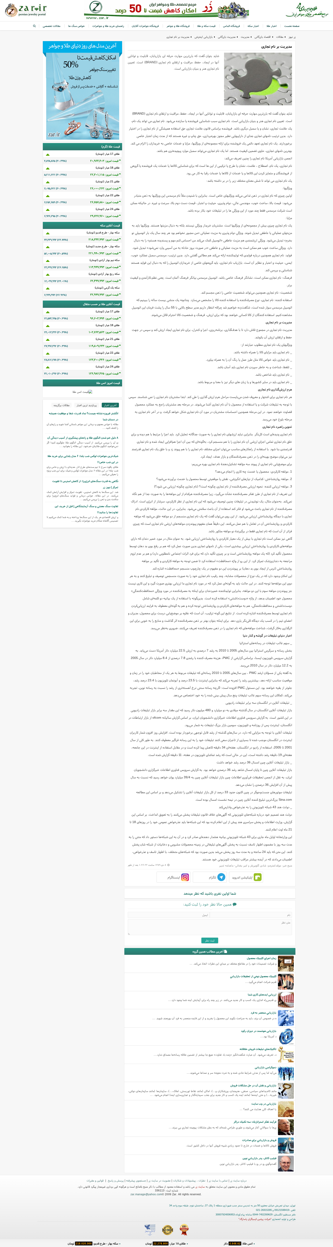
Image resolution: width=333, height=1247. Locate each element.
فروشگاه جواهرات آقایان (145, 26)
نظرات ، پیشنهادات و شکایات (189, 1180)
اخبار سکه (253, 26)
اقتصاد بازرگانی (263, 37)
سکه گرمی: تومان (93, 1243)
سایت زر (200, 1186)
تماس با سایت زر (218, 1180)
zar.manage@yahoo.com (146, 1194)
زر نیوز (292, 37)
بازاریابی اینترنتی (203, 37)
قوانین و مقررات (95, 1180)
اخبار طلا (272, 26)
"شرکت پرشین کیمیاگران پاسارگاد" (255, 1219)
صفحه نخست (291, 26)
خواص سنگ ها (76, 26)
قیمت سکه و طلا (206, 26)
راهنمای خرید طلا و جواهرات (108, 26)
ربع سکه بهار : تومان (165, 1243)
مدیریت (245, 37)
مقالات (279, 37)
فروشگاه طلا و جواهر (178, 26)
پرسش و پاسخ (115, 1180)
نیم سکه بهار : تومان (238, 1243)
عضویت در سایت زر (159, 1180)
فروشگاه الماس (231, 26)
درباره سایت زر (238, 1180)
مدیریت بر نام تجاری (177, 37)
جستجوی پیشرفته (136, 1180)
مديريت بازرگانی (226, 37)
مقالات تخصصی (51, 26)
